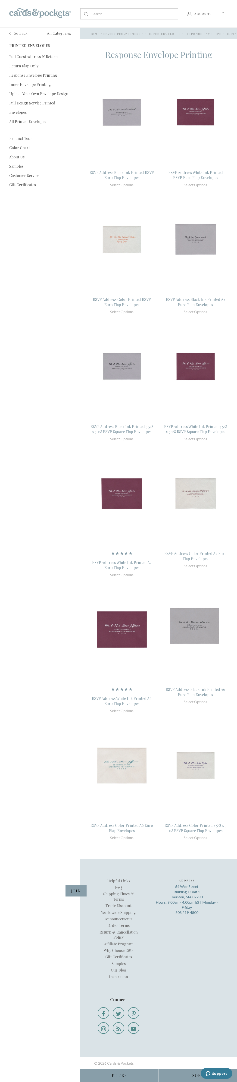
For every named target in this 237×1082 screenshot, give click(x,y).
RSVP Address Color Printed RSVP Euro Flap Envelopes (122, 302)
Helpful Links (118, 880)
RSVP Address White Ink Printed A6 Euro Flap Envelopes (122, 701)
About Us (17, 156)
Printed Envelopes (162, 34)
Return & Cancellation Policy (119, 935)
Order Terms (118, 925)
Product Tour (20, 138)
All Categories (59, 33)
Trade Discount (118, 905)
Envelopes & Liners (122, 34)
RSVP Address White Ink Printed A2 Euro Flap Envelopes (122, 565)
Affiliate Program (118, 943)
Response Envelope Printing (33, 75)
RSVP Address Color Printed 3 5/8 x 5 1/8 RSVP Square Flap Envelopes (195, 828)
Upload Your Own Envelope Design (38, 93)
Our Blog (118, 970)
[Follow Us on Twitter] (118, 1013)
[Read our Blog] (118, 1028)
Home (95, 34)
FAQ (118, 887)
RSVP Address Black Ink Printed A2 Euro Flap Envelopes (195, 302)
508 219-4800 (186, 912)
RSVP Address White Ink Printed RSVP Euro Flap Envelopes (195, 175)
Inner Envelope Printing (30, 84)
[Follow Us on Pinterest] (133, 1013)
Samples (16, 166)
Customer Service (24, 175)
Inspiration (118, 976)
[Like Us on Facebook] (103, 1013)
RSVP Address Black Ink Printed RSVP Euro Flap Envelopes (122, 175)
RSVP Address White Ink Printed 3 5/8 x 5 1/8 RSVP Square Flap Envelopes (195, 429)
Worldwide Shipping (118, 912)
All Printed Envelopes (27, 121)
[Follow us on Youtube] (133, 1028)
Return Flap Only (23, 65)
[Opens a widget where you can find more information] (216, 1074)
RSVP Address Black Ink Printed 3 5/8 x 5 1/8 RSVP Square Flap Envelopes (121, 429)
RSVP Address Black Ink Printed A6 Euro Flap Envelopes (195, 692)
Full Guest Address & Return (33, 56)
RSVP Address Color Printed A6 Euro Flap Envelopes (121, 828)
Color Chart (19, 147)
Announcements (118, 918)
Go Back (20, 33)
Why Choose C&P (119, 950)
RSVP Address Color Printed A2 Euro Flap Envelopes (195, 556)
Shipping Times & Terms (118, 896)
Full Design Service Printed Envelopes (32, 108)
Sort (198, 1075)
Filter (119, 1075)
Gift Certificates (22, 184)
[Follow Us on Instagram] (103, 1028)
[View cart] (223, 13)
